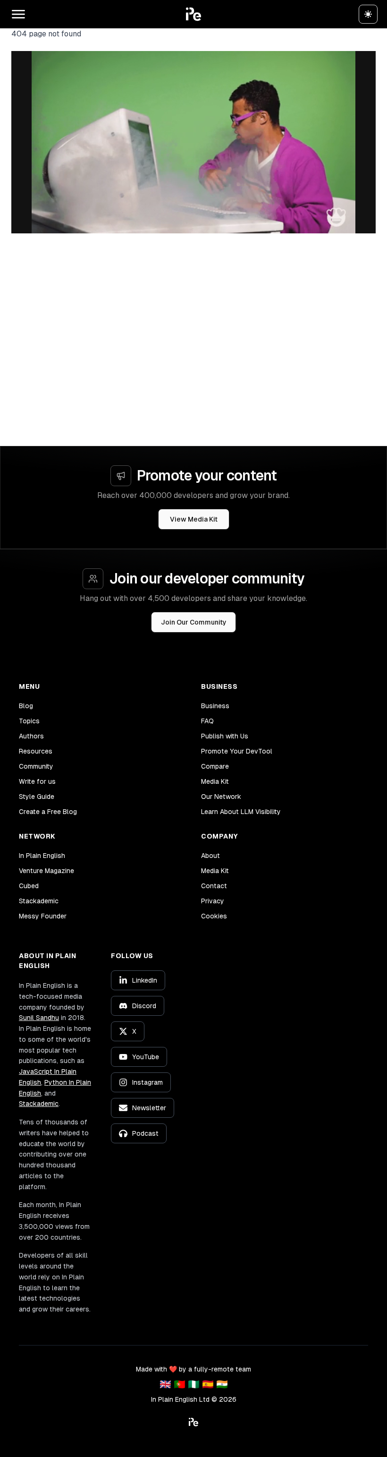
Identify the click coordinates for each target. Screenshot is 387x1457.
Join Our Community (194, 622)
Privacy (212, 901)
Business (215, 706)
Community (36, 766)
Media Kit (215, 781)
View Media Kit (194, 519)
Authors (31, 736)
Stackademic (39, 901)
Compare (215, 766)
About (210, 855)
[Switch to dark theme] (368, 14)
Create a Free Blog (48, 811)
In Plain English (42, 855)
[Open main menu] (18, 14)
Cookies (214, 916)
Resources (35, 751)
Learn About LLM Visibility (241, 811)
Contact (214, 886)
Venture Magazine (46, 870)
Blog (26, 706)
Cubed (29, 886)
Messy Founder (43, 916)
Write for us (37, 781)
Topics (29, 721)
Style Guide (36, 796)
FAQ (207, 721)
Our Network (221, 796)
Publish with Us (224, 736)
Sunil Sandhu (39, 1017)
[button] (193, 14)
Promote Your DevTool (236, 751)
